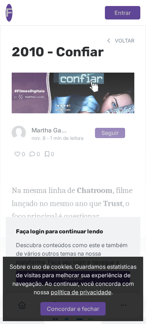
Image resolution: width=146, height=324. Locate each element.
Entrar (122, 12)
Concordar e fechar (73, 308)
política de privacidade (81, 292)
